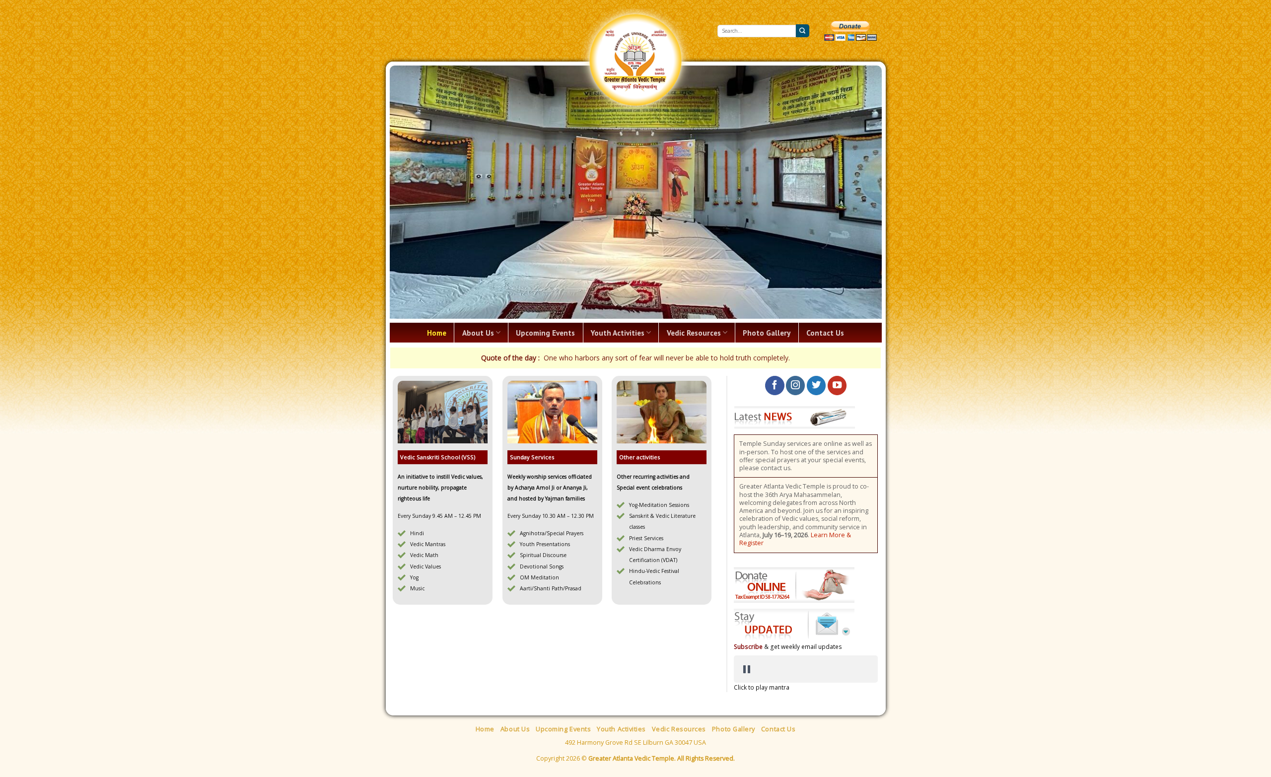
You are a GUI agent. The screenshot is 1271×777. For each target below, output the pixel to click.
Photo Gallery (766, 280)
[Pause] (747, 616)
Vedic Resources (694, 280)
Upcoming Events (545, 280)
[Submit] (802, 30)
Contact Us (825, 280)
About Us (478, 280)
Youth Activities (617, 280)
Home (436, 280)
